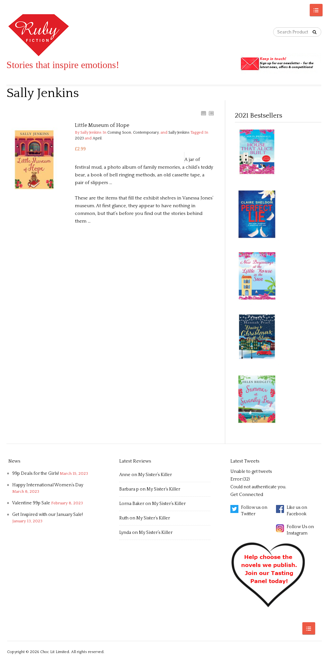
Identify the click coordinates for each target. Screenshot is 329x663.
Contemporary (146, 132)
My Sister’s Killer (155, 474)
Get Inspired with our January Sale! (47, 514)
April (97, 138)
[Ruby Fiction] (62, 35)
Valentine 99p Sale (31, 503)
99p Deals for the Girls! (35, 473)
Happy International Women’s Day (47, 485)
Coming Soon (119, 132)
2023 (79, 138)
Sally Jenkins (179, 132)
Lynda (125, 532)
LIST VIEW (211, 113)
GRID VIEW (203, 113)
